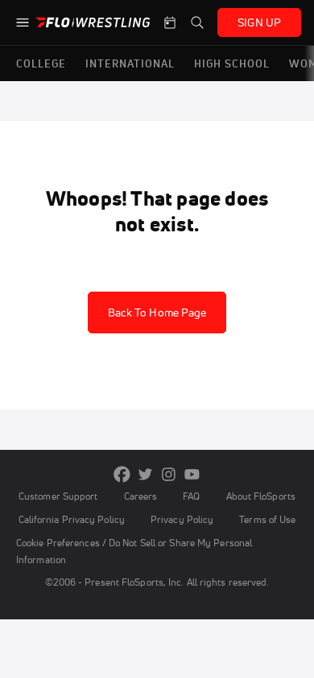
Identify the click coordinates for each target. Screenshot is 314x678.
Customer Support (58, 496)
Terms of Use (267, 519)
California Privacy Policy (72, 519)
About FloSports (260, 496)
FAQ (191, 496)
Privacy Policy (182, 519)
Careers (141, 496)
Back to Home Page (157, 312)
